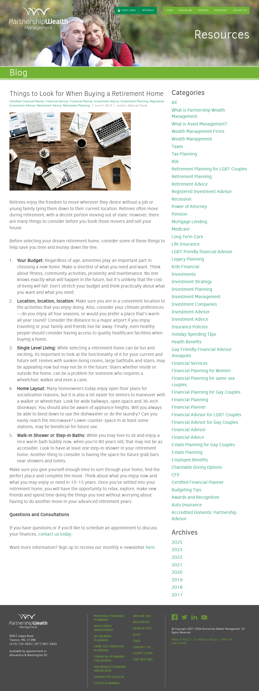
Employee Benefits (190, 460)
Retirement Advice (49, 105)
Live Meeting (143, 659)
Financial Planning (190, 400)
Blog (136, 635)
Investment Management (196, 297)
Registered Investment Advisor (202, 191)
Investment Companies (194, 304)
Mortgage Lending (189, 222)
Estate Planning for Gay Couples (203, 445)
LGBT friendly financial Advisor (202, 252)
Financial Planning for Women (201, 371)
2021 (177, 565)
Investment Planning (134, 101)
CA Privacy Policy (206, 639)
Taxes (177, 146)
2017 (177, 595)
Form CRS (226, 639)
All (174, 102)
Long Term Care (187, 237)
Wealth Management (192, 139)
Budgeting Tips (186, 490)
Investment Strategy (192, 282)
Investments (184, 274)
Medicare (181, 229)
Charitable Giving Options (197, 467)
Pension (179, 214)
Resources (220, 10)
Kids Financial (185, 267)
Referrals (148, 10)
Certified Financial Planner (26, 101)
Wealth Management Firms (198, 131)
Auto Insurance (187, 505)
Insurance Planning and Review (110, 669)
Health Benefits (187, 342)
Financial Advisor (57, 101)
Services (203, 10)
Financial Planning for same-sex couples (203, 381)
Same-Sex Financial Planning (109, 648)
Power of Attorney (189, 206)
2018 (177, 587)
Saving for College (109, 677)
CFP (176, 475)
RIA (175, 161)
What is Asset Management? (199, 124)
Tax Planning (184, 154)
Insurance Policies (190, 327)
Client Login (128, 10)
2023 (177, 550)
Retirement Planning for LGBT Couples (209, 169)
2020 (177, 572)
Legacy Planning (188, 259)
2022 (177, 557)
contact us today (54, 534)
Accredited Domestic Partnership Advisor (204, 515)
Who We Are (185, 10)
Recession (181, 199)
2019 (177, 580)
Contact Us (239, 10)
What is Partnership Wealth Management (198, 113)
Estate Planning (187, 452)
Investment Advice (106, 101)
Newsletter (142, 628)
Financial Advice (188, 437)
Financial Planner (81, 101)
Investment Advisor (191, 312)
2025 (177, 542)
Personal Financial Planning (109, 618)
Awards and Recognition (195, 497)
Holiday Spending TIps (194, 334)
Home (170, 10)
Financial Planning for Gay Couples (206, 392)
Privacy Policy (182, 639)
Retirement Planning (76, 105)
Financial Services (189, 363)
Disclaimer (179, 643)
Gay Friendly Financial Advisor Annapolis (202, 352)
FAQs (136, 641)
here (150, 547)
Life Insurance (185, 244)
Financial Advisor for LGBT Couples (206, 415)
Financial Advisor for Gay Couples (205, 422)
